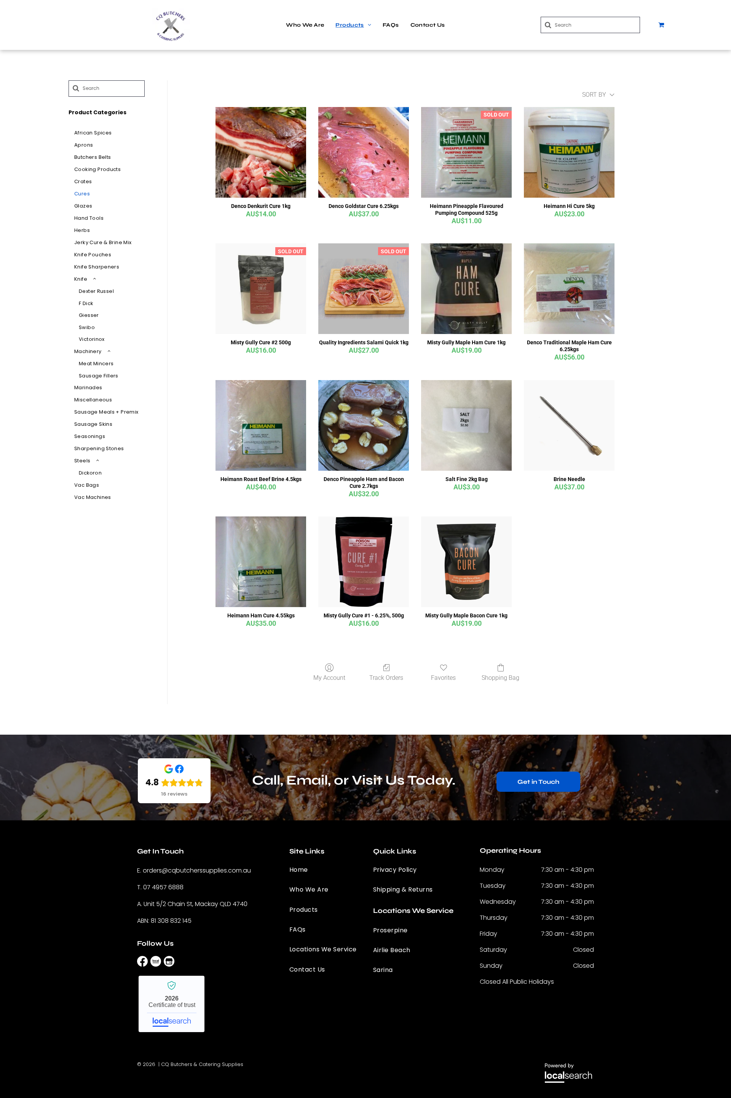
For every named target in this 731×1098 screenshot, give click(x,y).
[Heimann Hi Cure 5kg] (569, 152)
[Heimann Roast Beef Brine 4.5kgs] (260, 425)
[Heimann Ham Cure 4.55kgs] (260, 561)
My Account (329, 677)
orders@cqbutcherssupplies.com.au (197, 870)
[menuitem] (305, 25)
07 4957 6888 (163, 887)
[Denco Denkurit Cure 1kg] (260, 152)
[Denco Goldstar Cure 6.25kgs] (363, 152)
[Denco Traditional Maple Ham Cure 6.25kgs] (569, 288)
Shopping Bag (500, 677)
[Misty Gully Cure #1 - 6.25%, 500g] (363, 561)
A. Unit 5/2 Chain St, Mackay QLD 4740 (192, 904)
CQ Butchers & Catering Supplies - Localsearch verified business (171, 1004)
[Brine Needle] (569, 425)
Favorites (443, 677)
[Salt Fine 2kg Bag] (466, 425)
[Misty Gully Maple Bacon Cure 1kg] (466, 561)
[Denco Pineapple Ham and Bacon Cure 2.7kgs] (363, 425)
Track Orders (386, 677)
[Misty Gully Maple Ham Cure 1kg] (466, 288)
